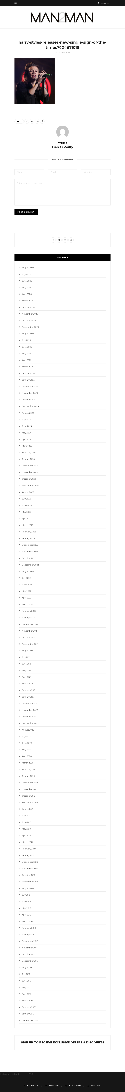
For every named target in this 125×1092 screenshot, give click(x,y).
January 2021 (28, 697)
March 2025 (27, 366)
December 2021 (30, 624)
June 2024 (27, 426)
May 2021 (26, 670)
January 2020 (28, 776)
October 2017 (28, 954)
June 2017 (26, 981)
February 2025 (29, 373)
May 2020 (26, 749)
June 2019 (26, 822)
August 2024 (28, 413)
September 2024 (30, 406)
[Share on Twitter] (32, 121)
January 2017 (28, 1013)
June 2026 (27, 281)
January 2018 (28, 934)
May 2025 (26, 353)
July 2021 (26, 657)
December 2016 (30, 1020)
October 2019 (28, 796)
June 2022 (27, 584)
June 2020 (27, 743)
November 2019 (30, 789)
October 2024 (29, 399)
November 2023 (30, 472)
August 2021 (27, 650)
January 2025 (28, 380)
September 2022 (30, 565)
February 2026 (29, 307)
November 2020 (30, 710)
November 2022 (30, 551)
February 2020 (29, 769)
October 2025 (29, 320)
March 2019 (27, 842)
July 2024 (26, 419)
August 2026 (28, 267)
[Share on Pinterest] (42, 121)
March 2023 (27, 525)
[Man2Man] (62, 17)
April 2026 (27, 294)
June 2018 (27, 901)
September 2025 (30, 327)
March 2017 (27, 1000)
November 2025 (30, 314)
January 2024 (28, 459)
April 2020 (27, 756)
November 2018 (30, 868)
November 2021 (29, 631)
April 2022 (26, 597)
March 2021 (27, 683)
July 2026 (26, 274)
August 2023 (28, 492)
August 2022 (28, 571)
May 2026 (26, 287)
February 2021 (29, 690)
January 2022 (28, 617)
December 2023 (30, 465)
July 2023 (26, 499)
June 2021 (26, 664)
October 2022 (29, 558)
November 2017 (29, 947)
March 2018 (27, 921)
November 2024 (30, 393)
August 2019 (28, 809)
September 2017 (30, 961)
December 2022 (30, 545)
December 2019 (30, 782)
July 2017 (26, 974)
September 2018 (30, 881)
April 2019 (26, 835)
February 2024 (29, 452)
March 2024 (27, 446)
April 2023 (27, 518)
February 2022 (29, 611)
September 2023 (30, 485)
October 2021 (28, 637)
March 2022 (27, 604)
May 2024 (26, 432)
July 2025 (26, 340)
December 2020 (30, 703)
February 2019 (29, 848)
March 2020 (28, 763)
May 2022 (26, 591)
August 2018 (28, 888)
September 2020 (30, 723)
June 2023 (27, 505)
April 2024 (27, 439)
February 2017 (29, 1007)
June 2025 (27, 347)
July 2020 (26, 736)
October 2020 (29, 716)
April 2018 (26, 914)
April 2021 (26, 677)
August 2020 (28, 730)
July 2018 (26, 895)
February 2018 (29, 928)
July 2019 (26, 815)
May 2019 (26, 829)
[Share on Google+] (37, 121)
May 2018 (26, 908)
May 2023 (26, 512)
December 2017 (30, 941)
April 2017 (26, 994)
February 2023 (29, 531)
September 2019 (30, 802)
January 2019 (28, 855)
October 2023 (29, 479)
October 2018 (29, 875)
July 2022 (26, 578)
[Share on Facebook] (26, 121)
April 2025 (26, 360)
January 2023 (28, 538)
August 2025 (28, 333)
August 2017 (27, 967)
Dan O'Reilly (62, 147)
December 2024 (30, 386)
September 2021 (30, 644)
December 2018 (30, 862)
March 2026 (27, 300)
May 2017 (26, 987)
